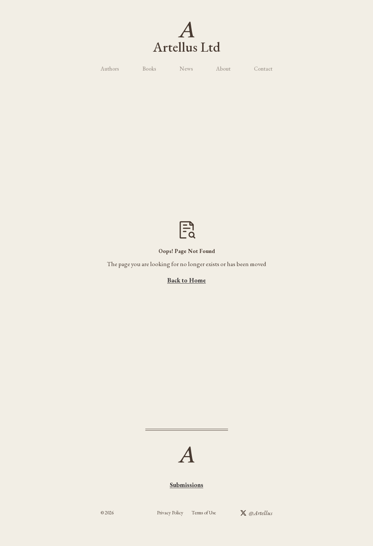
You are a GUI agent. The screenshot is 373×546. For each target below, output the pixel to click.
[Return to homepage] (186, 29)
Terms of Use (204, 513)
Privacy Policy (170, 513)
